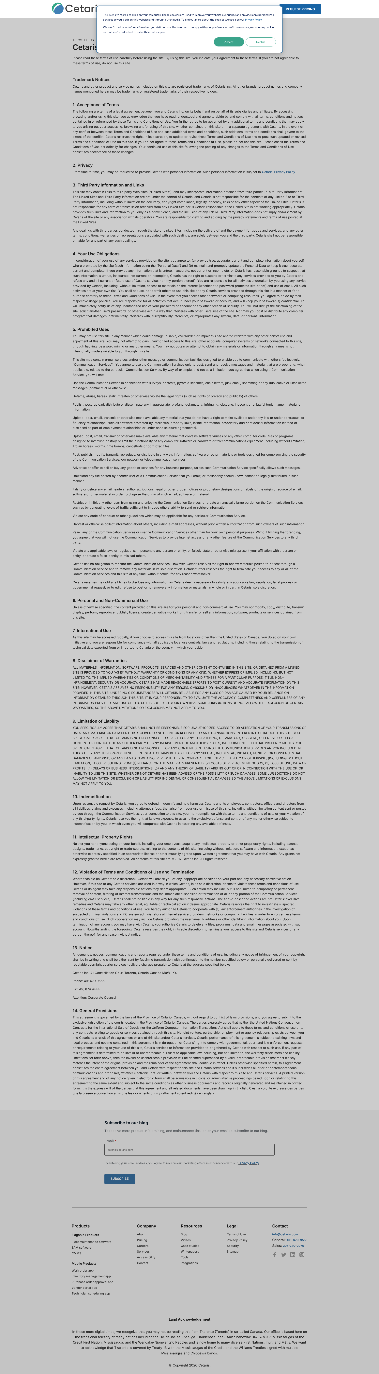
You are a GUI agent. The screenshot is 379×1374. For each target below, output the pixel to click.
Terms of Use (236, 1234)
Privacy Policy (253, 19)
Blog (184, 1234)
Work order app (83, 1270)
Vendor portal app (84, 1288)
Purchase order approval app (92, 1282)
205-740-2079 (293, 1246)
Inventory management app (91, 1276)
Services (143, 1251)
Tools (185, 1257)
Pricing (142, 1240)
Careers (142, 1246)
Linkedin (292, 1254)
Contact (142, 1263)
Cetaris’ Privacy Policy (278, 172)
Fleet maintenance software (91, 1242)
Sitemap (232, 1251)
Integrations (189, 1263)
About (141, 1234)
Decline (260, 42)
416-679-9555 (297, 1240)
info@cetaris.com (285, 1234)
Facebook (274, 1254)
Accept (229, 42)
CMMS (76, 1253)
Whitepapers (190, 1251)
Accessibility (146, 1257)
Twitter (283, 1254)
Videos (186, 1240)
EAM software (82, 1247)
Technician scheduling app (91, 1293)
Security (233, 1246)
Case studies (190, 1246)
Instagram (301, 1254)
